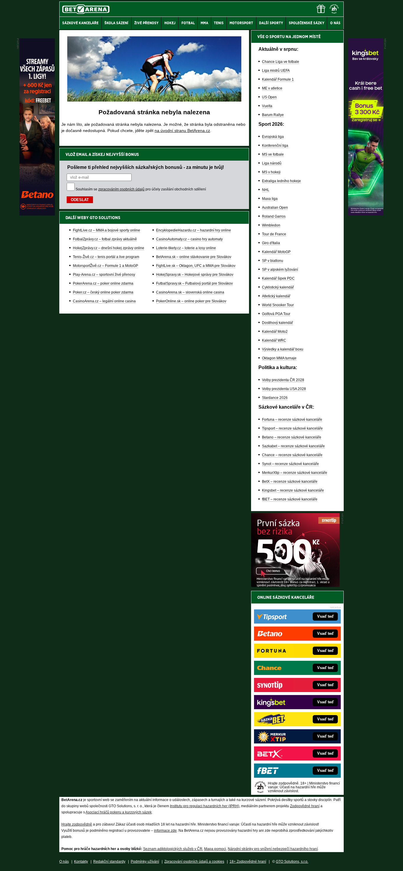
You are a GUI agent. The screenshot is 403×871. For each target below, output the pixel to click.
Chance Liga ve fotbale (280, 62)
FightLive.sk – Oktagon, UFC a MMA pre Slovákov (195, 266)
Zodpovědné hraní (305, 806)
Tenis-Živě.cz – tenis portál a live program (106, 257)
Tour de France (274, 234)
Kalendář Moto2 (275, 332)
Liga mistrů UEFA (276, 70)
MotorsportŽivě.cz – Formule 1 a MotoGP (105, 266)
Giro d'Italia (271, 243)
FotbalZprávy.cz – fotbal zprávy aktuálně (105, 239)
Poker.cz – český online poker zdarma (103, 292)
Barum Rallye (273, 115)
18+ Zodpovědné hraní (248, 861)
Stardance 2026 (275, 398)
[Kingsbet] (366, 214)
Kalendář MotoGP (276, 252)
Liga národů (271, 163)
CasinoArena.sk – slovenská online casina (190, 292)
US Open (269, 97)
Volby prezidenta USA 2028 (284, 389)
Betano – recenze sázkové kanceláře (291, 437)
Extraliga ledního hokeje (281, 181)
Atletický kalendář (276, 296)
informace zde (165, 830)
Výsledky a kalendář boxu (282, 349)
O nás (64, 861)
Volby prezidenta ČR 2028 (283, 380)
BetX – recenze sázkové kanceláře (289, 481)
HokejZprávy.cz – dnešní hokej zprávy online (108, 248)
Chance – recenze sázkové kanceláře (292, 455)
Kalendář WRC (274, 340)
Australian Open (275, 207)
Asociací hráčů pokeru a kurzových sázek (119, 812)
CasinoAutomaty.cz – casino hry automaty (189, 239)
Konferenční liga (275, 145)
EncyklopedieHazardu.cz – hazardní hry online (193, 230)
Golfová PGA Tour (276, 314)
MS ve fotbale (273, 154)
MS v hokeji (271, 172)
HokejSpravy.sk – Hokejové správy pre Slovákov (194, 275)
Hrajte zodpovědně (76, 824)
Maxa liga (270, 199)
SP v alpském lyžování (280, 270)
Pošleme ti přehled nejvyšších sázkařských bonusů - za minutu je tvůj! (145, 167)
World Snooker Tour (278, 305)
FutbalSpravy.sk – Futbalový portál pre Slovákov (194, 283)
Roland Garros (274, 216)
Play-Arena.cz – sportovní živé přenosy (104, 275)
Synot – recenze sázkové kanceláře (290, 464)
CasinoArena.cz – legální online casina (104, 301)
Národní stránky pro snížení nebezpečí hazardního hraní (273, 849)
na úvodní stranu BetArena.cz (182, 130)
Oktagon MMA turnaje (279, 358)
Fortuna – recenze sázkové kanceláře (292, 419)
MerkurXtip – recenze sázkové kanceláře (294, 473)
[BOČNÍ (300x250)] (295, 585)
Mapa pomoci (215, 849)
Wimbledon (271, 225)
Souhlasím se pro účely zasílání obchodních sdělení (141, 189)
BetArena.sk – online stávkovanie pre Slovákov (193, 257)
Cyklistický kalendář (278, 287)
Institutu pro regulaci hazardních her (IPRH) (204, 806)
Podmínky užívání (145, 861)
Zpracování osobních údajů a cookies (194, 861)
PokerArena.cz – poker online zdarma (103, 283)
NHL (265, 190)
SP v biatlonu (272, 261)
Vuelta (267, 106)
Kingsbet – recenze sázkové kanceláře (293, 490)
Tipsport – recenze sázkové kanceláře (292, 428)
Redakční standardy (109, 861)
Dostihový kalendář (277, 323)
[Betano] (37, 214)
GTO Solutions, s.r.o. (292, 861)
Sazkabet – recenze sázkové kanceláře (293, 446)
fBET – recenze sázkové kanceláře (289, 499)
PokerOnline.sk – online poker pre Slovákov (191, 301)
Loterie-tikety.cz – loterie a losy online (186, 248)
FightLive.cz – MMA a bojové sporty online (106, 230)
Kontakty (81, 861)
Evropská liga (273, 137)
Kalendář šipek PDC (278, 278)
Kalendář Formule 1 (278, 79)
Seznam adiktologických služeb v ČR (172, 849)
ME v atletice (272, 88)
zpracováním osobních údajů (121, 189)
